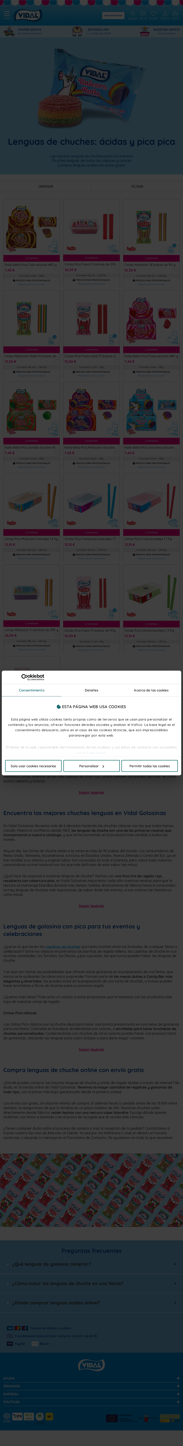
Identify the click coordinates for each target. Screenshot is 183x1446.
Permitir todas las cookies (149, 766)
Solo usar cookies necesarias (33, 766)
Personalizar (89, 766)
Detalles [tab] (91, 690)
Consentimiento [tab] (31, 690)
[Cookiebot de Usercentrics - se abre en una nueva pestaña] (24, 677)
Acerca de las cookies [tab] (151, 690)
